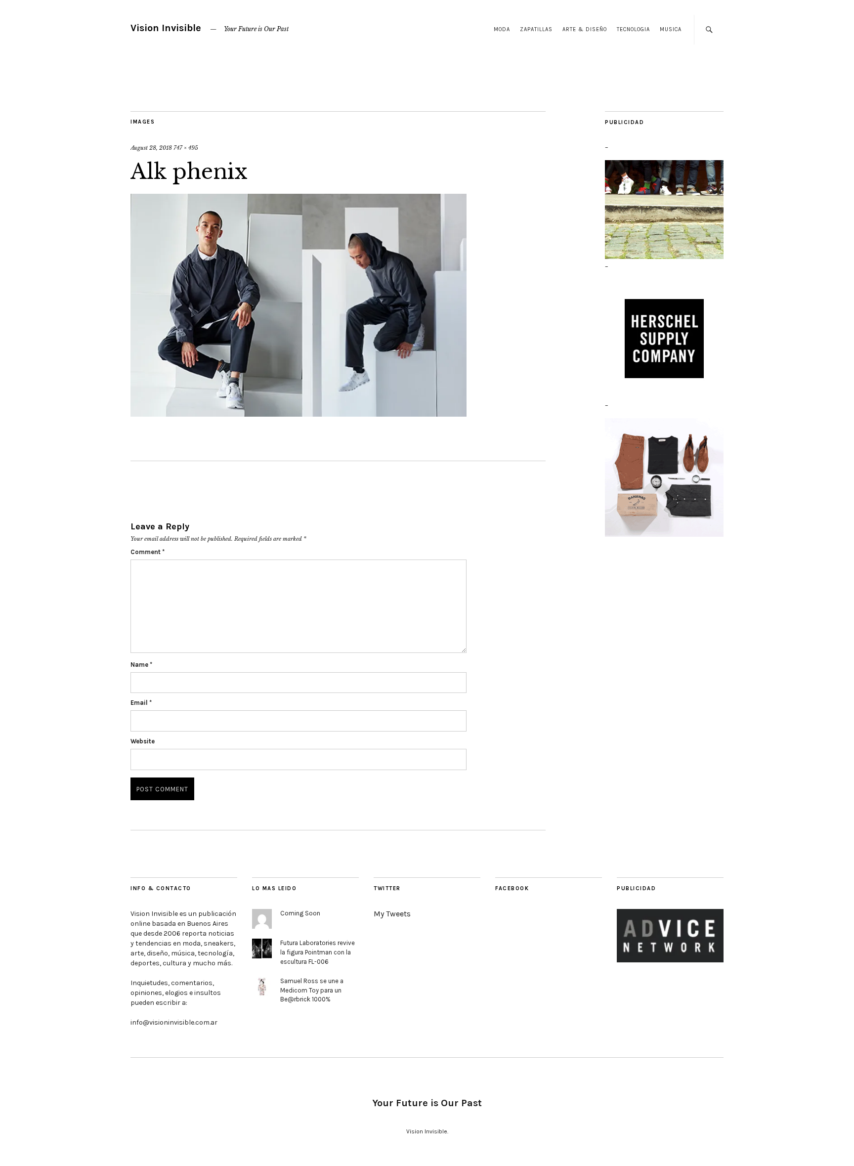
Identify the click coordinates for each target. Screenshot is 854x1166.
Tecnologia (633, 29)
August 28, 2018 (151, 147)
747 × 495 (185, 147)
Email (141, 702)
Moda (502, 29)
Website (142, 741)
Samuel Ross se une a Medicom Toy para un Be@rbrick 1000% (311, 990)
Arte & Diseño (584, 29)
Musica (671, 29)
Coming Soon (300, 913)
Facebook (512, 888)
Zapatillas (536, 29)
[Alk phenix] (298, 306)
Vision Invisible (165, 28)
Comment (147, 552)
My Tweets (392, 913)
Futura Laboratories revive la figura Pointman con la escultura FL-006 (317, 952)
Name (141, 664)
